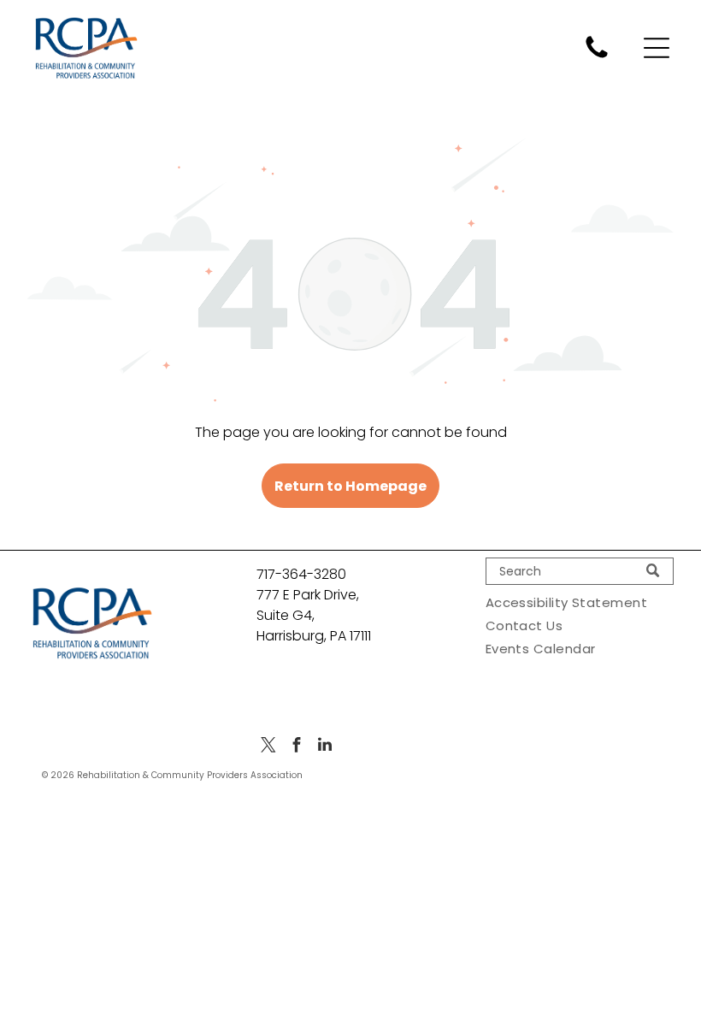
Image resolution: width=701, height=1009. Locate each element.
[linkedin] (325, 747)
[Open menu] (656, 48)
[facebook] (297, 747)
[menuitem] (580, 602)
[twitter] (268, 747)
